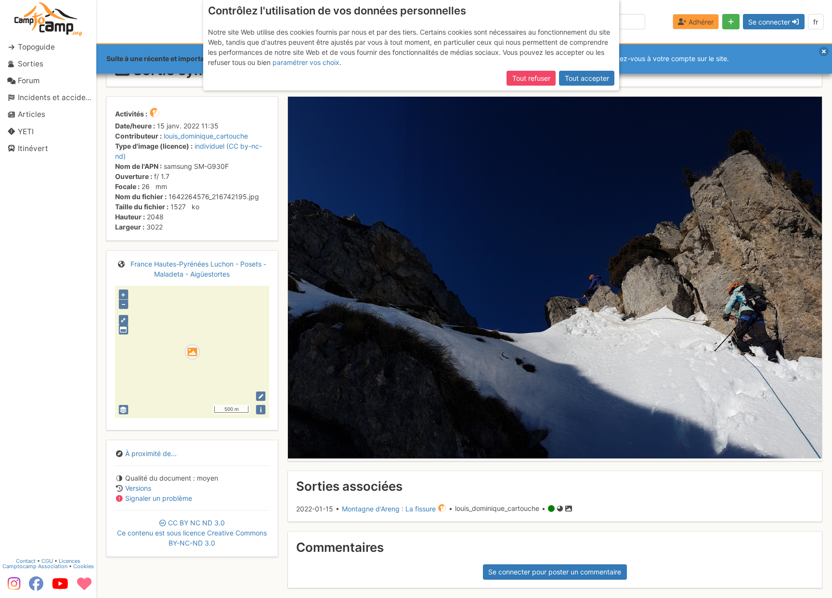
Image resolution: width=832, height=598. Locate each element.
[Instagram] (12, 587)
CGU (47, 561)
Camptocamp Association (34, 566)
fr (815, 22)
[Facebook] (36, 587)
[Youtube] (60, 587)
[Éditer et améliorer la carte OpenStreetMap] (260, 396)
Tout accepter (587, 78)
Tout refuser (531, 78)
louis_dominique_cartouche (206, 136)
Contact (26, 561)
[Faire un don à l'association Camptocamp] (84, 587)
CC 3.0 (192, 533)
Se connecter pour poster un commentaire (554, 572)
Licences (69, 561)
